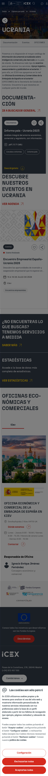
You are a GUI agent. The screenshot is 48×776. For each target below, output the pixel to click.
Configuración (24, 753)
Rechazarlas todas (24, 761)
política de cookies (18, 740)
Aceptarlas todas (24, 770)
